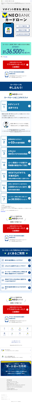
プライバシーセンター (3, 396)
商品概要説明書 (3, 211)
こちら (6, 56)
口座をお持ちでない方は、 (16, 64)
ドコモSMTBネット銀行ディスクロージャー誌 (12, 389)
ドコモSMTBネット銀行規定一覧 (10, 388)
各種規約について (3, 397)
